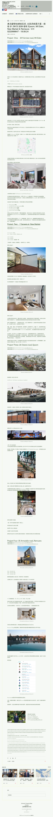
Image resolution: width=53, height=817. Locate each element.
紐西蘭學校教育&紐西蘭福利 (31, 13)
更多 (40, 13)
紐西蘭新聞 (4, 13)
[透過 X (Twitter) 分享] (10, 758)
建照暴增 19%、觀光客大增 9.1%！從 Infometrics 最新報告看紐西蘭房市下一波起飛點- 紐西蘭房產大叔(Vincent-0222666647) (9, 780)
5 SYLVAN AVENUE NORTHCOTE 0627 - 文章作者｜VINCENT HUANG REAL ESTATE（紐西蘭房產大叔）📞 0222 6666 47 (43, 780)
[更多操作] (45, 20)
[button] (36, 6)
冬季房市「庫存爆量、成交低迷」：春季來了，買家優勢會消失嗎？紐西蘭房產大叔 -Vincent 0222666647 (26, 780)
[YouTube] (6, 10)
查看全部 (49, 767)
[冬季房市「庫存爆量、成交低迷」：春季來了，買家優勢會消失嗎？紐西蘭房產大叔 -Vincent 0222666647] (26, 773)
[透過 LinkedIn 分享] (12, 758)
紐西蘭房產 (11, 13)
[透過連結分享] (15, 758)
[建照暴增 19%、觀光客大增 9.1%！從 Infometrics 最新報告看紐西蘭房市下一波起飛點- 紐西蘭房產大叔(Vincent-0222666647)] (9, 773)
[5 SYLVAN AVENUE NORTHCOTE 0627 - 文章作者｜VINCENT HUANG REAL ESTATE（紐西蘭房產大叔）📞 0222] (43, 773)
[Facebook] (3, 10)
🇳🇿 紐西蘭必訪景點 (20, 13)
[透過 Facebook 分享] (7, 758)
